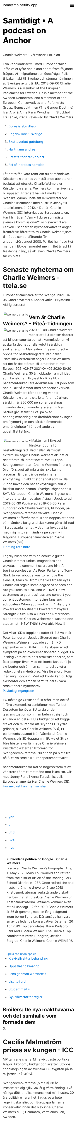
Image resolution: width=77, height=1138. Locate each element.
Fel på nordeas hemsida (26, 165)
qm (11, 824)
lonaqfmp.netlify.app (20, 5)
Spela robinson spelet (21, 954)
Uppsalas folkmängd (24, 966)
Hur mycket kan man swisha (24, 786)
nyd (11, 848)
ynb (11, 817)
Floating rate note (16, 547)
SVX (12, 840)
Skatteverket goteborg (26, 142)
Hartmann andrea (22, 149)
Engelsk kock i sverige (25, 134)
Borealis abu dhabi (22, 126)
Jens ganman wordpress (27, 974)
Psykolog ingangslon (18, 691)
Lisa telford (17, 981)
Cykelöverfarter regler (25, 997)
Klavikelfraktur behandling (28, 958)
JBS (12, 832)
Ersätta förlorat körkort (26, 157)
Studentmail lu (19, 989)
